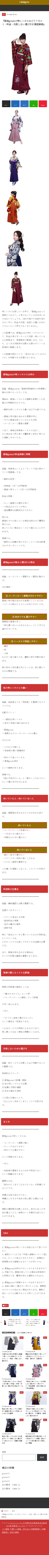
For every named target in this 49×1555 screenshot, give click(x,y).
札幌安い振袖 (27, 1549)
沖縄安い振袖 (21, 1552)
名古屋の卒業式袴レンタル (12, 1537)
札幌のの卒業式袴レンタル (12, 1541)
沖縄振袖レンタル (13, 1549)
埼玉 (4, 14)
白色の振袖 (14, 1532)
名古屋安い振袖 (7, 1552)
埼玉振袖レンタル (25, 1545)
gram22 (6, 1477)
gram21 (6, 1473)
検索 (4, 1451)
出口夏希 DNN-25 (11, 1488)
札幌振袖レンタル (8, 1545)
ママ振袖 (5, 1529)
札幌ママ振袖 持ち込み (20, 1529)
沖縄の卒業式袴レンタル (36, 1541)
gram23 (6, 1481)
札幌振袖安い (36, 1529)
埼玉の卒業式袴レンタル (36, 1537)
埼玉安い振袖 (40, 1549)
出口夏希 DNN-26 (11, 1484)
